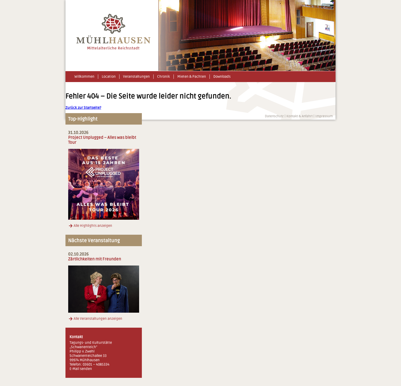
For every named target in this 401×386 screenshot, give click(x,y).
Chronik (163, 76)
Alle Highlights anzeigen (93, 226)
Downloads (222, 76)
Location (109, 76)
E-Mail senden (81, 369)
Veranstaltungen (136, 76)
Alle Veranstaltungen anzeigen (98, 318)
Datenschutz (274, 116)
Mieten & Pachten (191, 76)
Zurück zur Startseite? (83, 107)
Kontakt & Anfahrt (299, 116)
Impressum (324, 116)
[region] (247, 35)
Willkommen (84, 76)
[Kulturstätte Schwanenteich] (113, 48)
